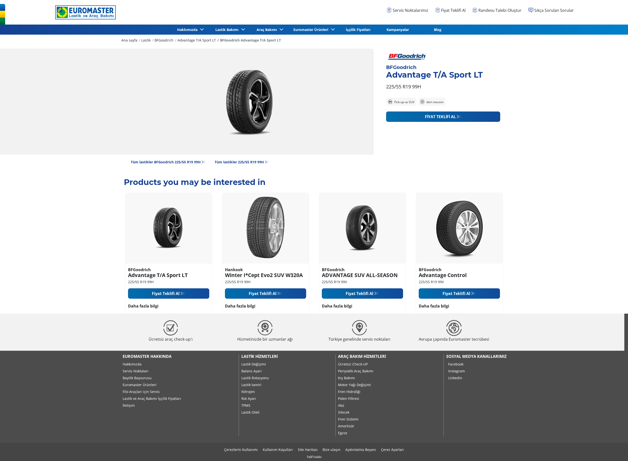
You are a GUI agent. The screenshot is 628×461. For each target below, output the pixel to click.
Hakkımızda (132, 364)
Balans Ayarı (251, 371)
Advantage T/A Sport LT (197, 40)
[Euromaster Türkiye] (84, 12)
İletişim (129, 405)
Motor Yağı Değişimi (354, 384)
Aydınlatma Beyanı (360, 449)
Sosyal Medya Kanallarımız (476, 356)
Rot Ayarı (248, 398)
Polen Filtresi (348, 398)
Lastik (146, 40)
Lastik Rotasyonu (255, 378)
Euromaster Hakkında (147, 356)
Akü (341, 405)
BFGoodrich (164, 40)
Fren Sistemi (348, 419)
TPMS (245, 405)
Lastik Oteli (250, 412)
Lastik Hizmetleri (259, 356)
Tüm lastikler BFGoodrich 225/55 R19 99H (166, 162)
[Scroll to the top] (615, 450)
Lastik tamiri (251, 384)
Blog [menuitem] (437, 29)
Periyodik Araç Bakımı (355, 371)
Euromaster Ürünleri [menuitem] (311, 29)
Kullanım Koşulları (278, 449)
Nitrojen (248, 391)
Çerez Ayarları (392, 449)
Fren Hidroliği (349, 391)
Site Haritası (308, 449)
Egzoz (342, 433)
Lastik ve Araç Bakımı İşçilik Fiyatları (152, 398)
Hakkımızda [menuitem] (188, 29)
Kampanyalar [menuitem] (398, 29)
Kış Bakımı (346, 378)
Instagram (456, 371)
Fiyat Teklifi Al (440, 116)
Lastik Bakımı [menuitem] (227, 29)
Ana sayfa (129, 40)
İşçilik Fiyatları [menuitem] (358, 29)
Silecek (343, 412)
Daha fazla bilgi (143, 306)
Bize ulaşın (331, 449)
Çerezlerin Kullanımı (241, 449)
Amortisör (346, 426)
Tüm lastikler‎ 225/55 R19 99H (239, 162)
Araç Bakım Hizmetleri (362, 356)
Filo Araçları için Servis (141, 391)
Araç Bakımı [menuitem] (268, 29)
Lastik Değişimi (253, 364)
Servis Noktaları (135, 371)
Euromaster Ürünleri (140, 384)
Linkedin (455, 378)
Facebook (455, 364)
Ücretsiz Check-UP (353, 364)
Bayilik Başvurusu (137, 378)
